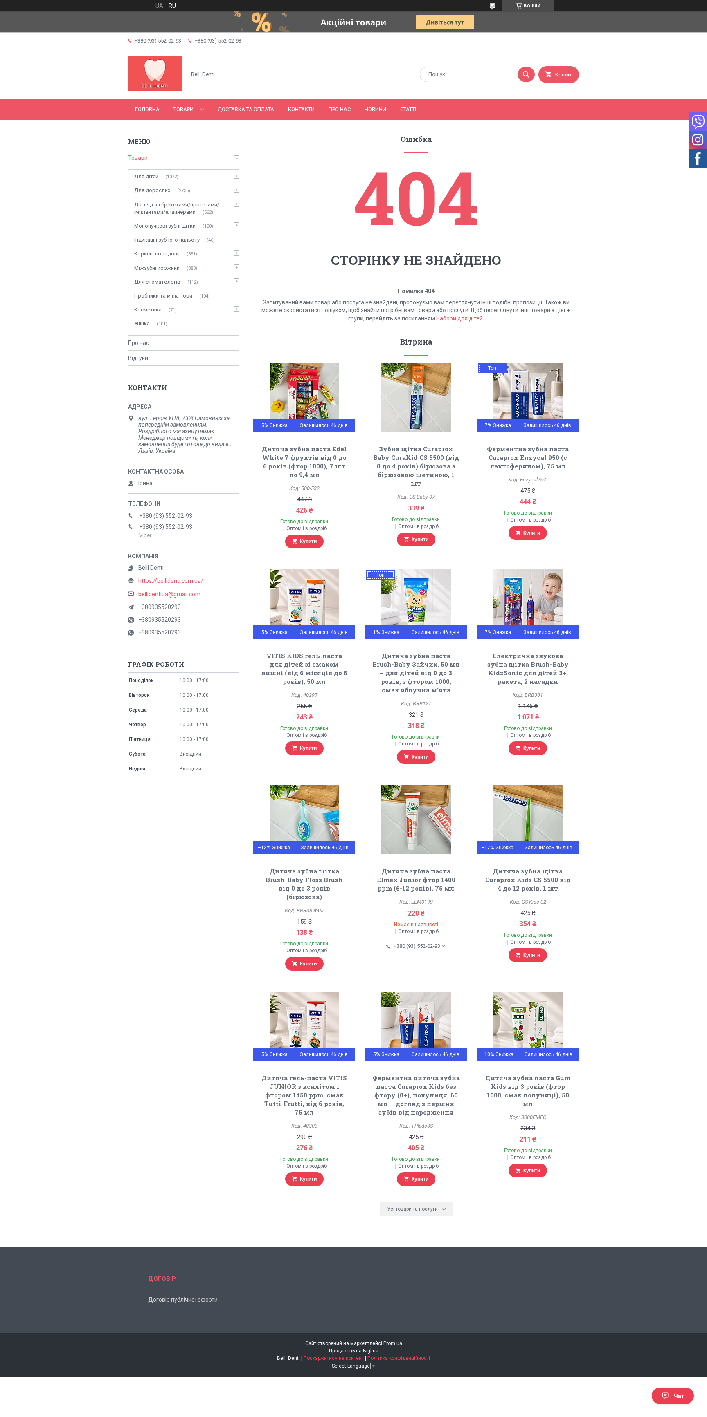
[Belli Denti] (155, 89)
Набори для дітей (459, 318)
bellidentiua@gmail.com (169, 594)
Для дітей (146, 176)
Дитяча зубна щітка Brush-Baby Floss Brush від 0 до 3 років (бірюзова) (304, 884)
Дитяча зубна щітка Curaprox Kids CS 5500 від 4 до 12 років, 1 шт (528, 879)
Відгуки (138, 358)
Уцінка (142, 323)
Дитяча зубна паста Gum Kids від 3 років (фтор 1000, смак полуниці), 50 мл (527, 1091)
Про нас (340, 109)
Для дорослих (152, 190)
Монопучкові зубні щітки (165, 226)
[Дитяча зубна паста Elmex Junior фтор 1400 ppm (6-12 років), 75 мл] (416, 819)
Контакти (301, 109)
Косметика (148, 310)
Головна (147, 109)
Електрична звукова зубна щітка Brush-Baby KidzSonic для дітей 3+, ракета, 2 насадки (528, 668)
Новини (375, 109)
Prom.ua (392, 1343)
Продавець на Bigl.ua (353, 1351)
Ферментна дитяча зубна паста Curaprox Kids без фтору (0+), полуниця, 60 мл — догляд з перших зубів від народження (416, 1095)
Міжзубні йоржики (157, 268)
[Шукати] (526, 74)
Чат (679, 1395)
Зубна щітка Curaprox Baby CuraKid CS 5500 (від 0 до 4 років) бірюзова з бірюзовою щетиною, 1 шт (416, 466)
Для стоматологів (157, 282)
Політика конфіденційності (398, 1358)
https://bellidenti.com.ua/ (170, 581)
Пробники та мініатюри (163, 296)
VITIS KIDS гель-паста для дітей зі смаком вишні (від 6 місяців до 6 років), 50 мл (304, 668)
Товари (183, 109)
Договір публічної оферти (183, 1299)
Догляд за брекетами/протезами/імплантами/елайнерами (176, 208)
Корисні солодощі (157, 254)
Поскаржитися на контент (334, 1358)
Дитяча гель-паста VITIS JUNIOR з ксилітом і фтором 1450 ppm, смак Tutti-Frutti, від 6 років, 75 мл (304, 1095)
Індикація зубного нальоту (167, 240)
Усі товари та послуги (412, 1209)
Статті (408, 109)
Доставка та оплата (246, 109)
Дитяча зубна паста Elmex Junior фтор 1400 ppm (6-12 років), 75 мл (416, 879)
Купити (308, 541)
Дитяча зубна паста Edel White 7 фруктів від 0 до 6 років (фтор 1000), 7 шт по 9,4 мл (304, 462)
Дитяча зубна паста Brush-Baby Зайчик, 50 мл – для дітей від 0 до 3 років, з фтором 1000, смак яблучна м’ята (415, 672)
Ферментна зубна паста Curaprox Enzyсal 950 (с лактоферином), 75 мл (528, 457)
